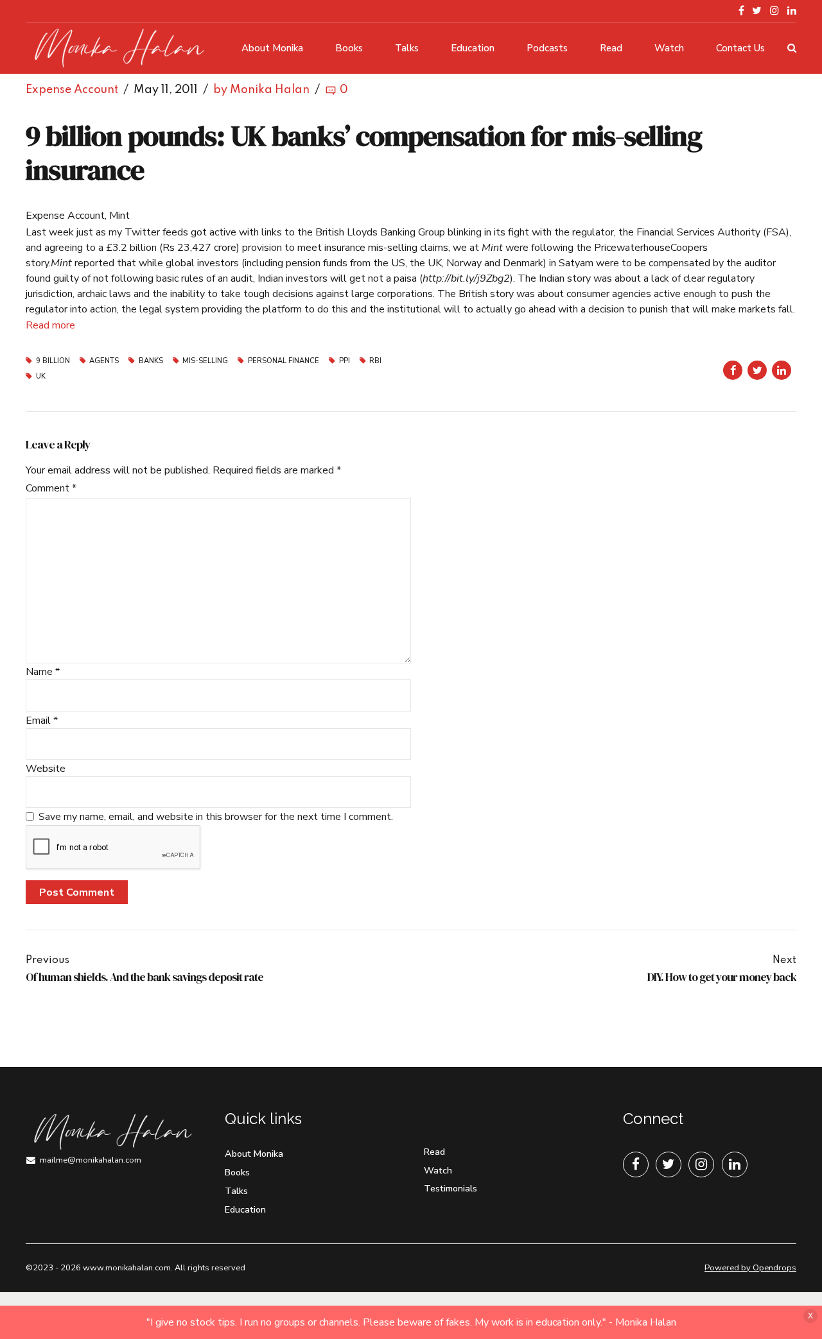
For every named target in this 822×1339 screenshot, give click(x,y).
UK (41, 376)
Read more (50, 325)
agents (104, 360)
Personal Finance (283, 360)
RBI (375, 360)
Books (349, 48)
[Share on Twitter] (757, 370)
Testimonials (450, 1188)
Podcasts (547, 48)
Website (46, 769)
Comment (51, 488)
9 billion (53, 360)
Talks (407, 48)
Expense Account (72, 90)
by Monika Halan (261, 90)
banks (151, 360)
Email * (42, 720)
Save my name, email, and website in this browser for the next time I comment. (216, 817)
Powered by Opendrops (750, 1268)
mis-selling (205, 360)
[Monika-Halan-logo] (112, 1132)
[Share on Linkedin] (781, 370)
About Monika (272, 48)
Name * (43, 672)
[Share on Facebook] (732, 370)
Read (611, 48)
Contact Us (740, 48)
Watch (669, 48)
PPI (344, 360)
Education (472, 48)
